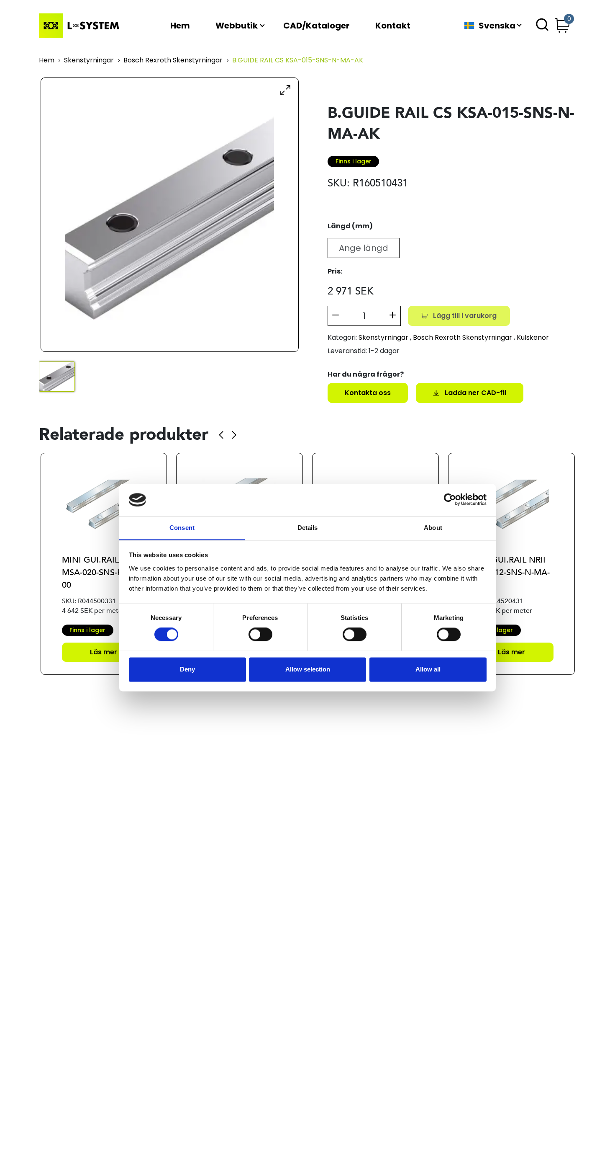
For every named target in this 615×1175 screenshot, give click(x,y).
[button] (221, 435)
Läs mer (103, 652)
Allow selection (307, 669)
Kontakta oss (368, 393)
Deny (187, 669)
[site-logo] (81, 25)
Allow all (428, 669)
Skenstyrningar (89, 60)
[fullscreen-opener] (285, 90)
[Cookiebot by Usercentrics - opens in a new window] (450, 499)
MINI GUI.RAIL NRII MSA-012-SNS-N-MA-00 (509, 572)
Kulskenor (533, 337)
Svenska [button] (497, 25)
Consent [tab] (182, 527)
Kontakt (392, 25)
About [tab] (433, 527)
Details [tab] (307, 527)
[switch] (260, 634)
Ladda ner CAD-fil (475, 393)
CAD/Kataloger (316, 25)
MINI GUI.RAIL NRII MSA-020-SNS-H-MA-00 (102, 572)
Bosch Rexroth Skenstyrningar (173, 60)
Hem (180, 25)
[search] (542, 25)
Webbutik (236, 25)
